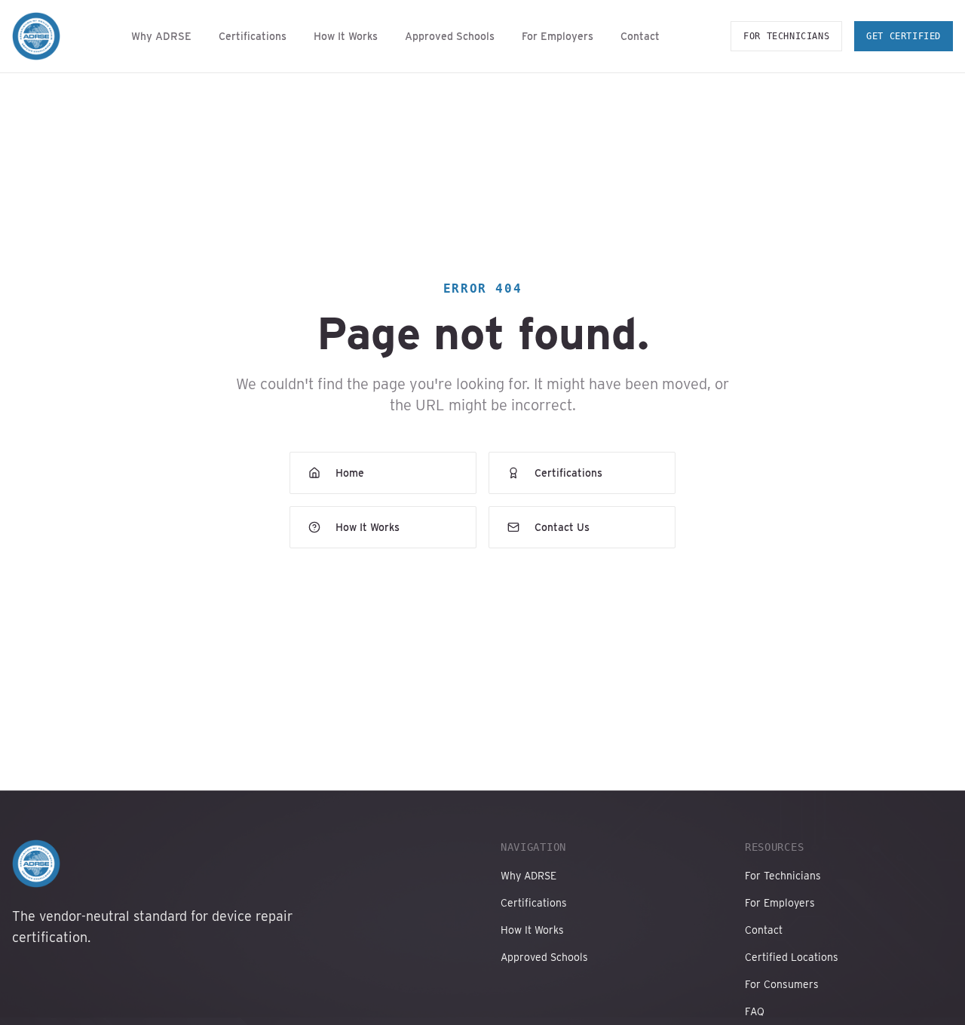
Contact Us (562, 527)
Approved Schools (450, 36)
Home (349, 473)
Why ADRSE (161, 36)
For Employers (557, 36)
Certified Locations (791, 957)
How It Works (346, 36)
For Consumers (782, 984)
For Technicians (786, 36)
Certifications (252, 36)
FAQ (754, 1011)
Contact (640, 36)
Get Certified (903, 36)
